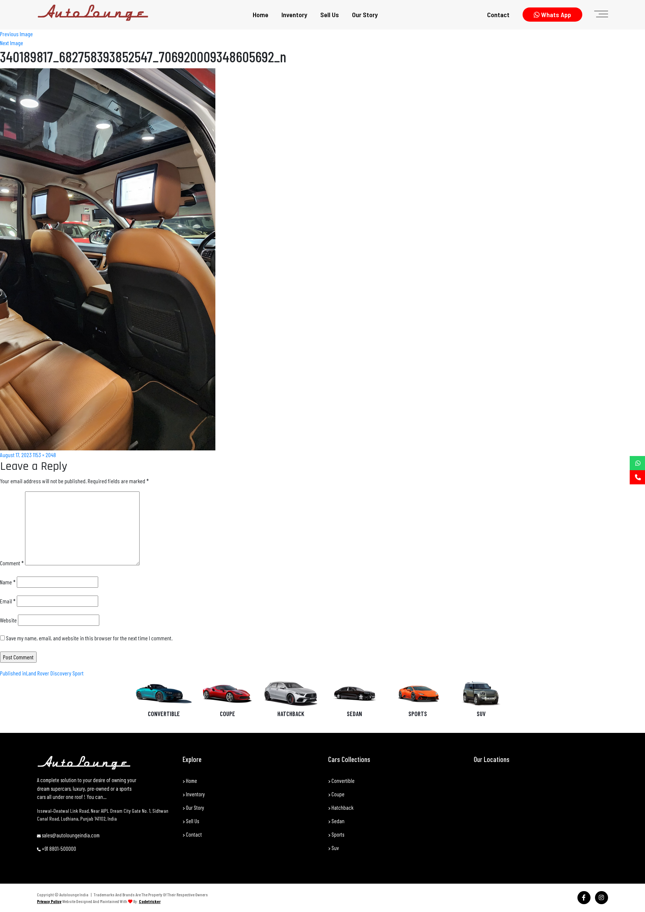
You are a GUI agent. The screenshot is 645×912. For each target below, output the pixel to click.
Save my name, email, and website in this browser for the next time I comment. (89, 637)
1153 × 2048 (44, 454)
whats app (555, 14)
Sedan (354, 713)
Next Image (11, 42)
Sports (417, 713)
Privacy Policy (49, 901)
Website (8, 620)
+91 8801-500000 (58, 848)
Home (260, 14)
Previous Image (16, 33)
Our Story (365, 14)
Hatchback (290, 713)
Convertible (164, 713)
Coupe (227, 713)
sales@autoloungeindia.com (70, 835)
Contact (498, 14)
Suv (334, 847)
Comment (12, 562)
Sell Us (329, 14)
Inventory (294, 14)
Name (8, 581)
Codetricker (150, 901)
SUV (481, 713)
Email (8, 601)
